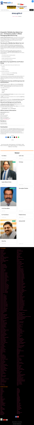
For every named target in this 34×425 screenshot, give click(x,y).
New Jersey (19, 403)
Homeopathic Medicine (3, 334)
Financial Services (3, 324)
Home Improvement (20, 333)
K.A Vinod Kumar (5, 214)
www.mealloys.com (6, 119)
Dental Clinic (2, 271)
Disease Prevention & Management (22, 310)
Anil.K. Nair (21, 155)
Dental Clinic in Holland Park (4, 280)
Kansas (18, 395)
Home (13, 16)
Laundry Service (19, 347)
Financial (18, 323)
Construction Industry (3, 267)
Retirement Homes (3, 367)
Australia (18, 255)
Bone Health (2, 259)
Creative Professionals (20, 270)
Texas (1, 410)
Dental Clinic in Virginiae (20, 289)
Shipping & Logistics (20, 368)
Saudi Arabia (19, 367)
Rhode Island (2, 408)
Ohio (1, 406)
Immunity (18, 337)
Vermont (1, 411)
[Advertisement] (12, 24)
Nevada (18, 402)
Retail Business (2, 366)
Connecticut (2, 391)
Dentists (1, 293)
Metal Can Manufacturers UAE (5, 145)
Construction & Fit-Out (3, 266)
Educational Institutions (3, 314)
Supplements (19, 372)
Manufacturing (2, 350)
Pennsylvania (19, 407)
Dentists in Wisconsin (20, 308)
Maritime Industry (3, 351)
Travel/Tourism (19, 376)
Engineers (1, 319)
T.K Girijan (21, 162)
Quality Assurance (19, 362)
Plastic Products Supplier (4, 359)
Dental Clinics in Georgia (4, 292)
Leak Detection (2, 348)
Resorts (18, 364)
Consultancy (19, 267)
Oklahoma (18, 406)
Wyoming (1, 414)
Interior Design (2, 343)
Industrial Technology (20, 340)
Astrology (1, 255)
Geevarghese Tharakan (23, 188)
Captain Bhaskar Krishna (6, 182)
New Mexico (2, 404)
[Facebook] (16, 417)
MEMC (23, 144)
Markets (1, 352)
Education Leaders (19, 313)
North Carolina (2, 405)
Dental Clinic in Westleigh (4, 291)
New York (18, 404)
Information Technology (3, 342)
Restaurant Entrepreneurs (4, 365)
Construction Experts (20, 266)
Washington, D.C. (19, 412)
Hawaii (1, 393)
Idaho (18, 393)
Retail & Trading (19, 365)
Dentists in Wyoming (3, 309)
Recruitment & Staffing (20, 363)
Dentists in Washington (20, 307)
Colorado (18, 390)
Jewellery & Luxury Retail (20, 345)
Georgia (18, 392)
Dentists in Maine (19, 295)
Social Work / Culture (3, 370)
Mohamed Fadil (22, 221)
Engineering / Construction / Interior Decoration (24, 316)
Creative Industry (2, 270)
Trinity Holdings (14, 146)
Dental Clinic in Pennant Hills (4, 285)
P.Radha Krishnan (22, 214)
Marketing (18, 351)
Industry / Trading (19, 341)
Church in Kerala (19, 264)
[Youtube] (18, 417)
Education (1, 313)
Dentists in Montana (3, 299)
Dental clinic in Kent (3, 282)
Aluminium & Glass (3, 253)
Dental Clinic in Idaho (20, 280)
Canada (1, 262)
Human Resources (19, 335)
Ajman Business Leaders (4, 144)
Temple (1, 374)
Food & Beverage (2, 325)
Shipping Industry (3, 369)
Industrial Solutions (3, 340)
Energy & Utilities (2, 316)
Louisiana (18, 396)
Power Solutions (19, 359)
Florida (1, 392)
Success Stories (2, 372)
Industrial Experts (3, 339)
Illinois (1, 394)
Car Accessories (19, 262)
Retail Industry (19, 366)
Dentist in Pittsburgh (20, 292)
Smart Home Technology (20, 369)
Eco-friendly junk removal (20, 312)
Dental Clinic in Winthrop (20, 291)
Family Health (2, 321)
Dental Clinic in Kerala (20, 282)
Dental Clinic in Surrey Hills (4, 288)
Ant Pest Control (19, 253)
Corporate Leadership (20, 269)
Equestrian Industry (20, 319)
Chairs (1, 263)
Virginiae (18, 411)
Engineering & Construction (4, 317)
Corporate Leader (3, 269)
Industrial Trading (3, 341)
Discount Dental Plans (3, 310)
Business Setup (19, 261)
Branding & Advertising (20, 259)
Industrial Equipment (20, 338)
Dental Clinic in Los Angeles (21, 283)
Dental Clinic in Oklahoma (20, 284)
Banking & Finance (19, 257)
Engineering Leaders (3, 318)
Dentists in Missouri (20, 298)
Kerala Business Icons (20, 346)
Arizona (1, 389)
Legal (17, 348)
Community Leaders (3, 265)
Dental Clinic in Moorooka (4, 284)
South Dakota (2, 409)
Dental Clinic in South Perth (4, 287)
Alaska (18, 388)
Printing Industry (2, 361)
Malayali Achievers (3, 349)
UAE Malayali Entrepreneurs (21, 379)
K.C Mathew (4, 155)
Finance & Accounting (3, 322)
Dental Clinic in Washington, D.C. (21, 290)
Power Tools (2, 360)
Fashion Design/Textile (20, 321)
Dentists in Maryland (3, 296)
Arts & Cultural (2, 254)
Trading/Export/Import (20, 375)
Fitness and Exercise (20, 324)
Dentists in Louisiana (3, 295)
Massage (18, 352)
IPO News (18, 344)
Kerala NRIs (2, 347)
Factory (18, 320)
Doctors (18, 311)
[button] (33, 1)
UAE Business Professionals (4, 378)
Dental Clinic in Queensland (4, 286)
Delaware (18, 391)
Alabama (1, 388)
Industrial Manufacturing (20, 339)
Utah (17, 410)
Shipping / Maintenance (3, 368)
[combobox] (14, 10)
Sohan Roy (4, 241)
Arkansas (18, 389)
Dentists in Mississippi (3, 298)
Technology (18, 373)
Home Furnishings (3, 333)
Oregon (1, 407)
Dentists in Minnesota (20, 297)
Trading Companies (3, 375)
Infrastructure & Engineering (21, 342)
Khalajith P (19, 144)
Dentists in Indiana (19, 293)
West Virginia (2, 413)
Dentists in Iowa (2, 294)
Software (18, 370)
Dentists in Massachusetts (21, 296)
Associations (19, 254)
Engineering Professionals (21, 318)
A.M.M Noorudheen (6, 208)
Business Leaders (3, 261)
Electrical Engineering (3, 315)
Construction (19, 265)
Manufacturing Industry (20, 350)
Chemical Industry (3, 264)
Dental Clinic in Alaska (20, 272)
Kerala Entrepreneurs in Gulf (13, 144)
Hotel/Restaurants (3, 335)
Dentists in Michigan (3, 297)
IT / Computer (2, 345)
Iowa (1, 395)
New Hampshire (2, 403)
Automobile (2, 256)
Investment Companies (20, 343)
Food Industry (19, 325)
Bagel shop (18, 256)
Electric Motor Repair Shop (21, 314)
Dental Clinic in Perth (20, 285)
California (1, 390)
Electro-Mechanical (20, 315)
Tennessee (18, 409)
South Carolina (19, 408)
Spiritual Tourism (19, 371)
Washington (2, 412)
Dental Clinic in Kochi (3, 283)
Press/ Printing (19, 360)
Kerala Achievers (2, 346)
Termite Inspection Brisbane (21, 374)
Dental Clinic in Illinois (3, 281)
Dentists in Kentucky (20, 294)
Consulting (2, 268)
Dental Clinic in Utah (20, 288)
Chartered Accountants (20, 263)
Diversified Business (3, 311)
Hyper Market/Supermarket (4, 337)
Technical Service (3, 373)
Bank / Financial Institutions (4, 257)
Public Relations (2, 362)
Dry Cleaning (2, 312)
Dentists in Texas (2, 307)
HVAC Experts (2, 336)
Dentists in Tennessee (20, 306)
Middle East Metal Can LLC (14, 145)
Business (18, 260)
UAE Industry (2, 379)
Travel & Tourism (2, 376)
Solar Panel (2, 371)
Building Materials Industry (4, 260)
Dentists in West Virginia (4, 308)
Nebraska (1, 402)
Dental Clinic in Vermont (4, 289)
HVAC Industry (19, 336)
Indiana (18, 394)
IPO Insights (2, 344)
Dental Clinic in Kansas (20, 281)
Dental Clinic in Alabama (4, 272)
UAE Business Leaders (20, 377)
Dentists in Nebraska (20, 299)
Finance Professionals (3, 323)
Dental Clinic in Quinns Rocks (21, 286)
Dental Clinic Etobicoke (20, 271)
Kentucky (1, 396)
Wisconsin (18, 413)
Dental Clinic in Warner (3, 290)
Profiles (16, 16)
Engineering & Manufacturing (21, 317)
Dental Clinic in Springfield (21, 287)
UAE (1, 377)
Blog (17, 258)
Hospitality (18, 334)
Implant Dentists (2, 338)
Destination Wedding (20, 309)
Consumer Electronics (20, 268)
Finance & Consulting (20, 322)
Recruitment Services (3, 364)
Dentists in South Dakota (4, 306)
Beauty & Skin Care (3, 258)
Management (19, 349)
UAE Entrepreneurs (20, 378)
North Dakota (19, 405)
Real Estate (2, 363)
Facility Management (3, 320)
